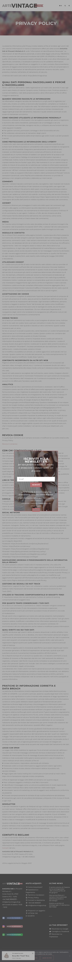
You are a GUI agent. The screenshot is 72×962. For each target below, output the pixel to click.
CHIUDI (36, 510)
